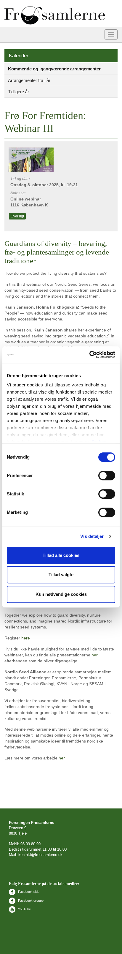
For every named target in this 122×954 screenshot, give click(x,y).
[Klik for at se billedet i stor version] (32, 159)
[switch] (106, 475)
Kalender (18, 56)
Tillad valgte (61, 574)
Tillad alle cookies (61, 555)
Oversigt (17, 216)
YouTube (24, 909)
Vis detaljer (92, 536)
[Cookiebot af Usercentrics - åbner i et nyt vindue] (89, 354)
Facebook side (28, 891)
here (25, 638)
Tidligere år (18, 91)
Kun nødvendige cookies (61, 594)
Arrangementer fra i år (29, 80)
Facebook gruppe (30, 900)
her (94, 655)
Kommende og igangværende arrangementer (54, 68)
